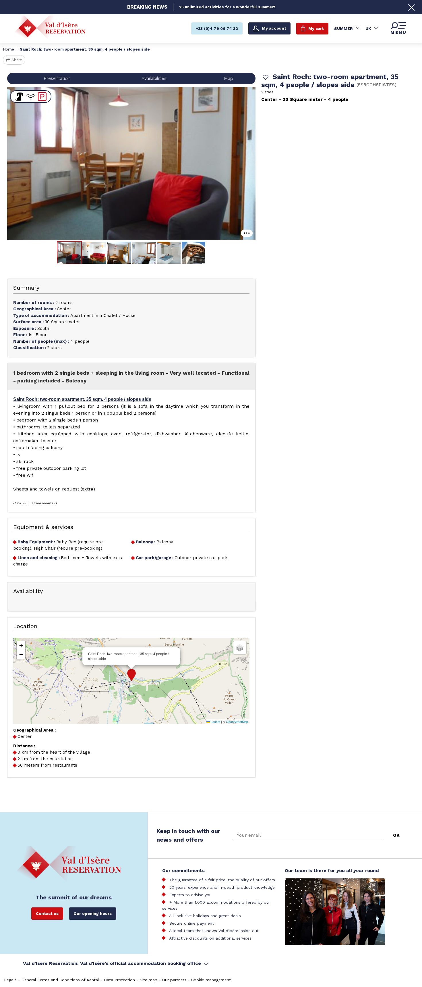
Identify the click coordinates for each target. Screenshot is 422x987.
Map (228, 78)
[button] (131, 675)
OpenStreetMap (237, 721)
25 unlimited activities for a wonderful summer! (227, 7)
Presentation (57, 78)
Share (16, 60)
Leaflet (215, 721)
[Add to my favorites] (265, 77)
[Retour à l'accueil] (50, 28)
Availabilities (154, 78)
